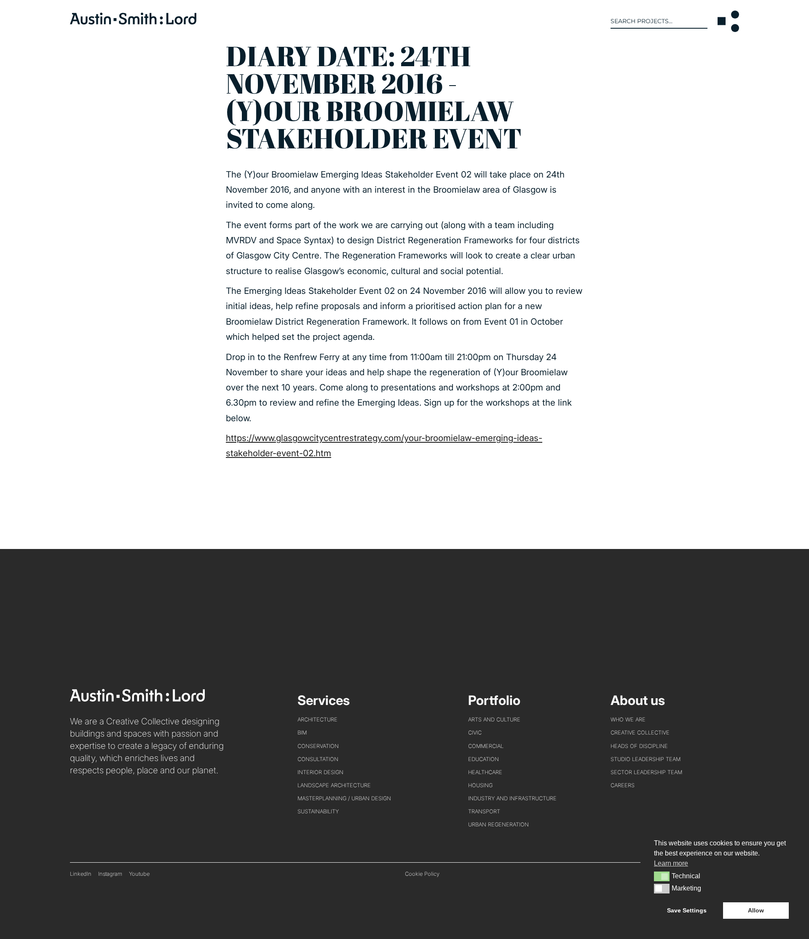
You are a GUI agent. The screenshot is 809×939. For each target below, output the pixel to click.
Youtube (139, 874)
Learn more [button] (671, 863)
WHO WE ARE (628, 719)
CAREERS (623, 785)
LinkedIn (80, 874)
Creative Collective (640, 732)
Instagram (110, 874)
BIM (302, 732)
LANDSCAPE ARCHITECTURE (334, 785)
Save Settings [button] (687, 910)
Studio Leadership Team (645, 759)
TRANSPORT (484, 811)
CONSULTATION (317, 759)
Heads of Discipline (639, 746)
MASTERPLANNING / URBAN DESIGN (344, 798)
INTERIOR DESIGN (320, 772)
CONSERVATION (318, 746)
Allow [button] (756, 910)
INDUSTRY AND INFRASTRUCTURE (512, 798)
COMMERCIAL (486, 746)
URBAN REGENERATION (498, 824)
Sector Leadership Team (646, 772)
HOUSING (480, 785)
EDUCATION (483, 759)
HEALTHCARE (485, 772)
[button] (728, 21)
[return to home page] (133, 21)
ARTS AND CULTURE (494, 719)
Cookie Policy (422, 874)
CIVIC (475, 732)
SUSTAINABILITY (318, 811)
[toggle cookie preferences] (662, 876)
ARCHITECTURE (317, 719)
